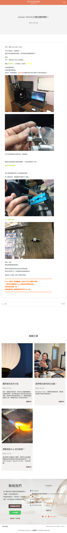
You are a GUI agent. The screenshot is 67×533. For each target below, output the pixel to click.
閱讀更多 (29, 401)
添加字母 (20, 73)
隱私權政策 (5, 526)
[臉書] (48, 516)
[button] (64, 2)
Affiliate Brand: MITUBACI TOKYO (55, 526)
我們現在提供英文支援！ (46, 384)
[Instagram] (45, 516)
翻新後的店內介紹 (10, 384)
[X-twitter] (51, 516)
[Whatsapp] (54, 516)
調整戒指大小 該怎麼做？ (14, 449)
